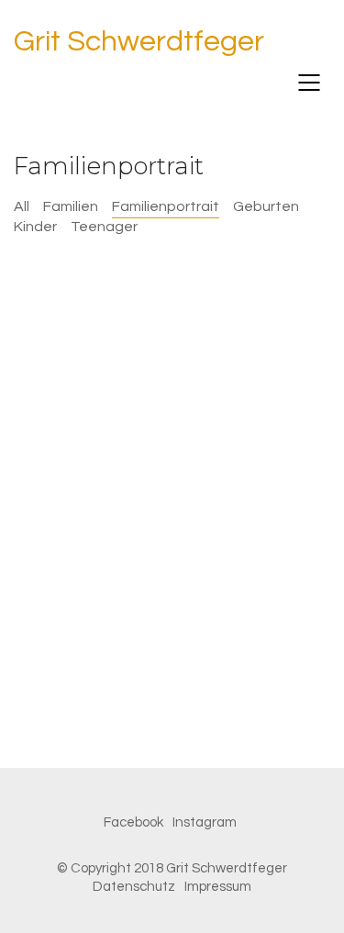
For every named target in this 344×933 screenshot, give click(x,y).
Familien (70, 206)
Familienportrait (165, 206)
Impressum (217, 887)
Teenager (104, 226)
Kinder (35, 226)
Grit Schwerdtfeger (139, 42)
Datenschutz (134, 887)
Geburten (266, 206)
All (21, 206)
